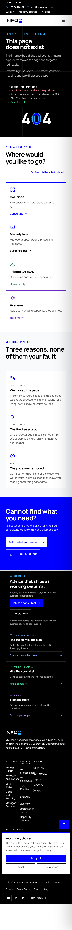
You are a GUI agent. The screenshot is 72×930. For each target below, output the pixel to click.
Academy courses (28, 11)
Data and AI (9, 785)
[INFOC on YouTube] (9, 898)
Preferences (51, 867)
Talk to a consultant (24, 603)
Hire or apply (17, 284)
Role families (23, 787)
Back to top (37, 897)
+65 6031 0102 (16, 7)
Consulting (16, 213)
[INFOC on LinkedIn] (16, 898)
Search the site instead (49, 172)
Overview (23, 803)
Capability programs (23, 818)
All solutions (20, 613)
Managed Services (10, 804)
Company (36, 784)
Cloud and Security (10, 795)
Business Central (10, 769)
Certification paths (23, 810)
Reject (20, 867)
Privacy (9, 889)
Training (15, 317)
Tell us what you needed (23, 542)
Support (10, 11)
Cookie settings (41, 889)
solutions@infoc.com (42, 7)
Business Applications (10, 777)
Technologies (36, 773)
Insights (45, 11)
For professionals (23, 771)
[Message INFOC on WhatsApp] (23, 898)
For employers (23, 779)
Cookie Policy (23, 889)
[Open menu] (63, 20)
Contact (36, 790)
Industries (36, 768)
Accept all (36, 858)
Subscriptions (18, 250)
